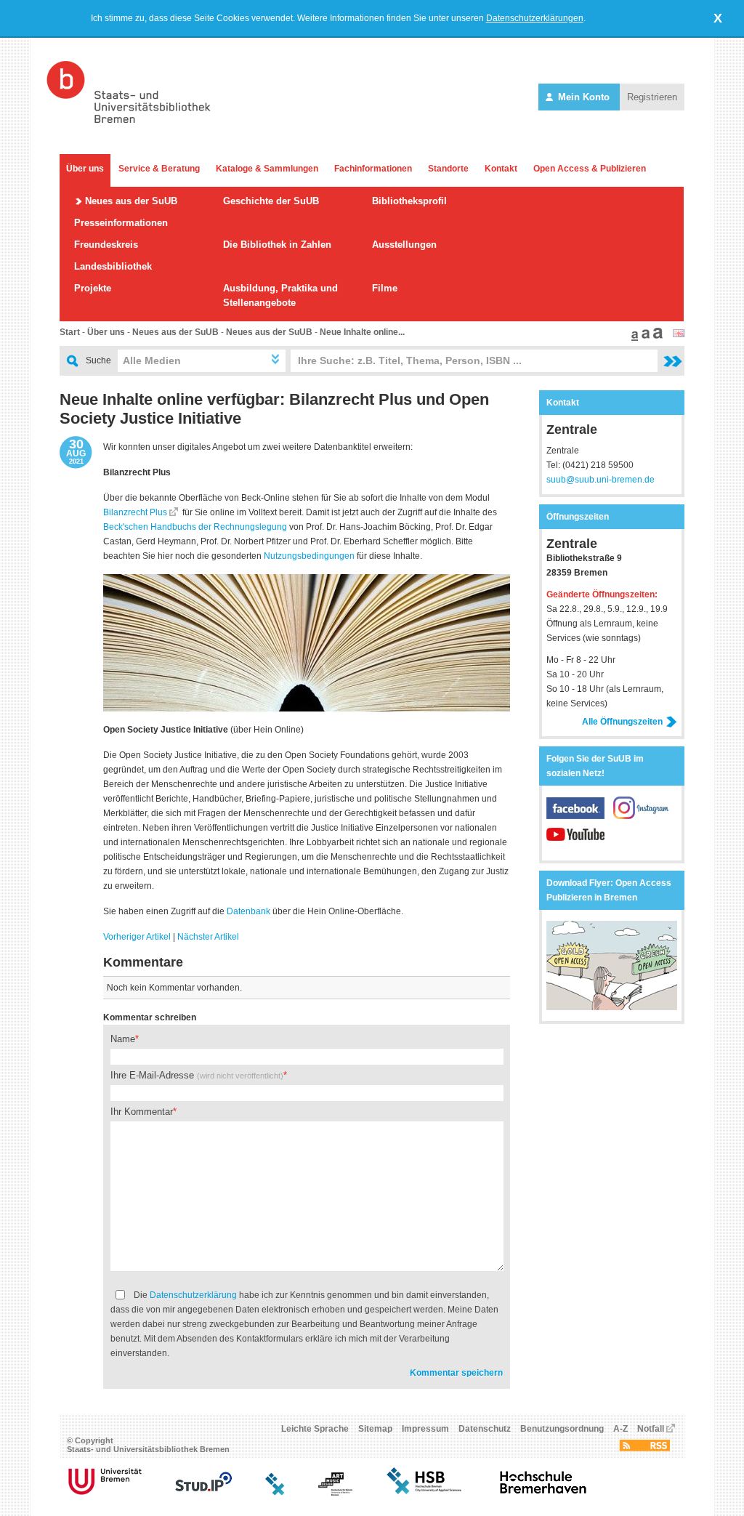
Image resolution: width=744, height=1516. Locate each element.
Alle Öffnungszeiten (622, 722)
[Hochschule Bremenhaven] (543, 1493)
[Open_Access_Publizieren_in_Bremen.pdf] (611, 1007)
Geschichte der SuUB (271, 200)
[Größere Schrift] (644, 338)
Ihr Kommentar (141, 1111)
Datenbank (248, 911)
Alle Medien (152, 360)
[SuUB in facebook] (579, 816)
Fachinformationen (373, 169)
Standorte (448, 169)
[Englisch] (678, 334)
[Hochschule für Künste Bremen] (335, 1493)
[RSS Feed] (644, 1448)
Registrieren (652, 97)
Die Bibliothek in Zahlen (277, 244)
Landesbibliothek (113, 266)
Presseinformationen (121, 222)
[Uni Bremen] (105, 1493)
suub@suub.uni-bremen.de (600, 480)
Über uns (85, 169)
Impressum (425, 1429)
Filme (384, 288)
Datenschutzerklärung (193, 1295)
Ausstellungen (404, 244)
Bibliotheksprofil (409, 200)
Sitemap (375, 1429)
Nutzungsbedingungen (309, 556)
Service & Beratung (159, 169)
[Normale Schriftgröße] (633, 338)
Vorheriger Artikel (137, 937)
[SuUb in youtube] (575, 842)
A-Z (620, 1429)
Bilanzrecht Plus (135, 512)
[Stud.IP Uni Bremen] (203, 1493)
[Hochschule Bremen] (425, 1493)
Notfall (650, 1429)
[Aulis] (275, 1493)
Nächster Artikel (208, 937)
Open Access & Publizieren (589, 169)
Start (70, 332)
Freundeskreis (106, 244)
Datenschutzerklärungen (534, 18)
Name (122, 1038)
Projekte (92, 288)
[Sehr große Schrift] (656, 338)
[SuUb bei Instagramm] (642, 816)
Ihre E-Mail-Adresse (196, 1075)
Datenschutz (484, 1429)
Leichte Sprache (315, 1429)
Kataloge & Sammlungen (267, 169)
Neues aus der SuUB (131, 200)
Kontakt (501, 169)
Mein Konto (583, 97)
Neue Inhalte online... (362, 332)
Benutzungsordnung (562, 1429)
